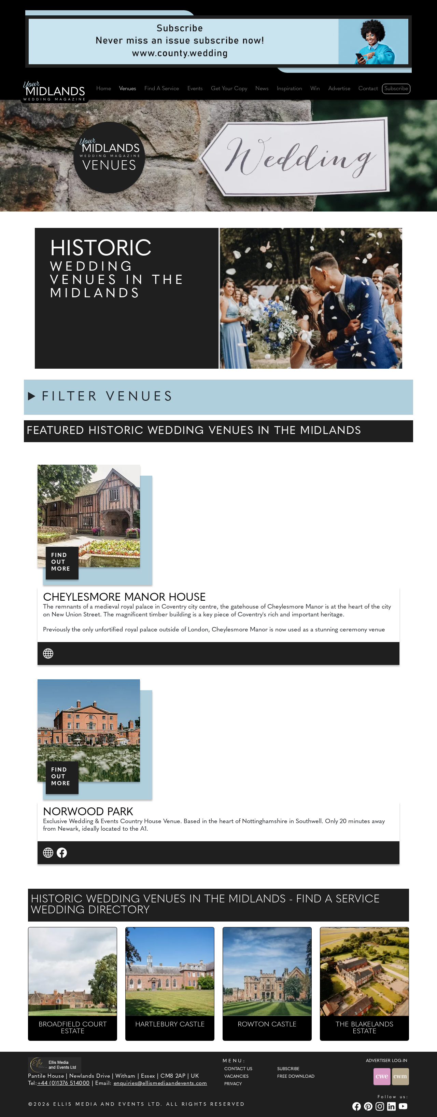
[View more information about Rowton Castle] (267, 971)
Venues (127, 89)
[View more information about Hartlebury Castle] (170, 971)
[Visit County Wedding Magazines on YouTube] (404, 1106)
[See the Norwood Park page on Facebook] (63, 852)
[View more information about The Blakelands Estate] (364, 971)
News (262, 89)
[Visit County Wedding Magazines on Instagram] (381, 1106)
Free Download (295, 1077)
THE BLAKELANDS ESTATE (364, 1028)
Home (103, 89)
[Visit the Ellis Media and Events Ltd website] (54, 1064)
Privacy (233, 1084)
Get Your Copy (229, 89)
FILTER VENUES (108, 397)
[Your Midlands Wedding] (54, 92)
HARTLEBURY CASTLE (170, 1024)
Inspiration (289, 89)
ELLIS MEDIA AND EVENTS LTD (106, 1104)
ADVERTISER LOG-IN (386, 1061)
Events (195, 89)
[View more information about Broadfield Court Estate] (72, 971)
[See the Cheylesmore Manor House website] (49, 653)
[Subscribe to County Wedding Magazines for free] (218, 41)
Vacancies (236, 1077)
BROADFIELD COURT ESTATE (73, 1028)
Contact (368, 89)
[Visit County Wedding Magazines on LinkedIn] (392, 1106)
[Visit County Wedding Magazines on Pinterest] (369, 1106)
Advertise (339, 89)
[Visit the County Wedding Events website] (382, 1076)
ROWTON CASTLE (267, 1024)
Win (315, 89)
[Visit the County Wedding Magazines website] (400, 1076)
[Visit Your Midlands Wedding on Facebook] (357, 1106)
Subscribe (396, 89)
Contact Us (238, 1069)
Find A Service (161, 89)
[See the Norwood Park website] (49, 852)
